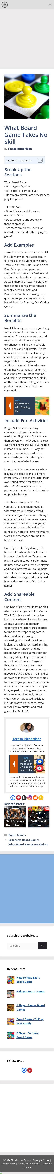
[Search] (42, 945)
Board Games (17, 835)
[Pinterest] (18, 797)
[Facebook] (12, 797)
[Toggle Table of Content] (38, 160)
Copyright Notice (41, 1160)
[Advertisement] (27, 38)
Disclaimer (47, 1163)
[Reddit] (35, 797)
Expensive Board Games (23, 840)
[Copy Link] (40, 797)
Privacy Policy (8, 1163)
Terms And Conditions (29, 1163)
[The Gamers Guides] (4, 4)
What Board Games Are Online (28, 844)
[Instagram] (29, 797)
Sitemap (28, 1167)
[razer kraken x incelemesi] (27, 1173)
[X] (24, 797)
